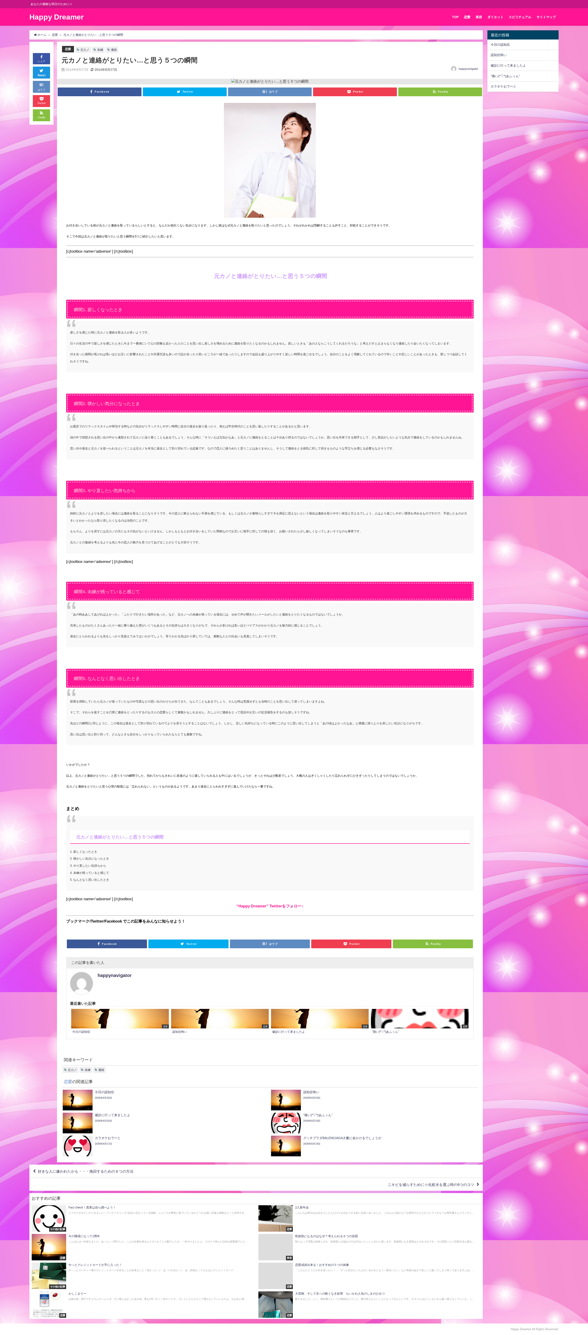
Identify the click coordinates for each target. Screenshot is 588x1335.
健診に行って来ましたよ (508, 65)
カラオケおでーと (503, 86)
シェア (41, 61)
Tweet (41, 75)
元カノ (84, 49)
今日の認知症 (500, 44)
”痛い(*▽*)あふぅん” (505, 76)
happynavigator (468, 69)
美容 (479, 17)
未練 (100, 49)
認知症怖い (499, 54)
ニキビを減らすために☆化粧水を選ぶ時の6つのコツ (431, 1184)
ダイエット (495, 17)
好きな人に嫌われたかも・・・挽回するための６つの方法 (87, 1171)
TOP (455, 17)
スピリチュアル (520, 17)
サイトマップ (546, 17)
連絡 (114, 49)
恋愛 (467, 17)
